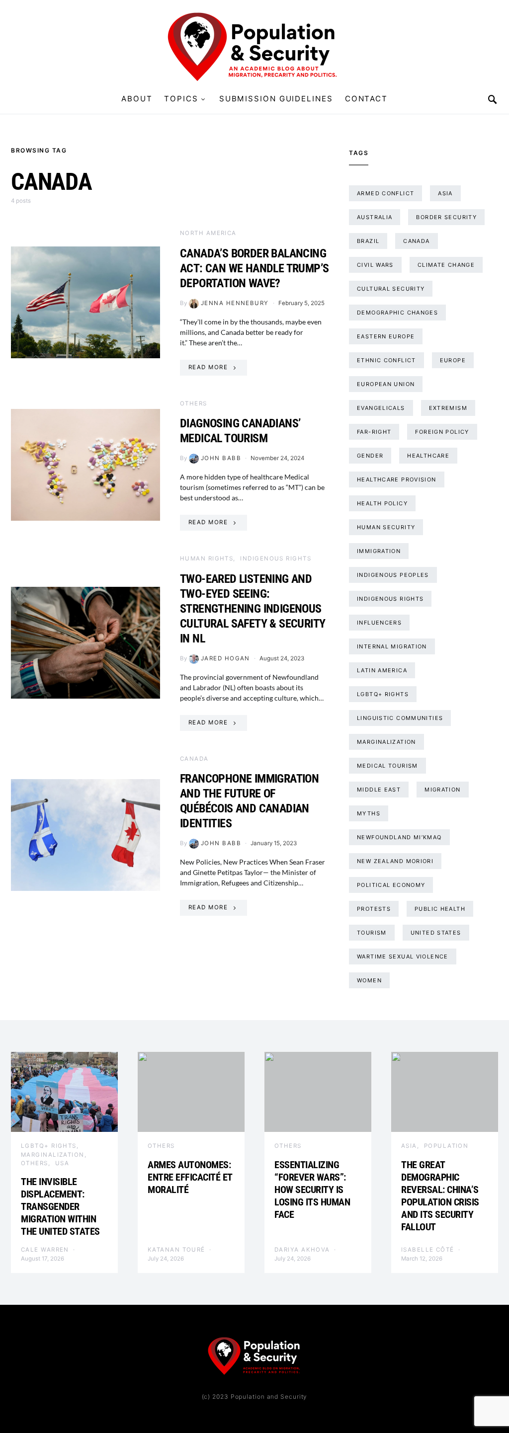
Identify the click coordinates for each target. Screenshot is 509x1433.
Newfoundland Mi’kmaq (399, 837)
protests (374, 908)
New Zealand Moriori (395, 861)
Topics (181, 98)
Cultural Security (390, 288)
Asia (445, 193)
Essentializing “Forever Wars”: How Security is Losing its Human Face (312, 1189)
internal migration (392, 646)
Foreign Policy (442, 431)
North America (208, 233)
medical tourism (387, 765)
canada (416, 241)
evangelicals (381, 407)
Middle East (379, 789)
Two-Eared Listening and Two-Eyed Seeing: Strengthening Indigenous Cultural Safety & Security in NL (252, 608)
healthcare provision (396, 479)
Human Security (386, 527)
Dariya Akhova (302, 1249)
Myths (368, 813)
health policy (382, 503)
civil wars (375, 264)
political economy (391, 884)
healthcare (428, 455)
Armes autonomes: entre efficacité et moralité (190, 1177)
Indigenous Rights (275, 558)
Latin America (382, 670)
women (369, 980)
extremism (448, 407)
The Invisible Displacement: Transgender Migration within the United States (61, 1206)
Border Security (446, 217)
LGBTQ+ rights (383, 694)
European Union (386, 384)
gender (370, 455)
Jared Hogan (225, 658)
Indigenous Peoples (393, 574)
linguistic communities (400, 718)
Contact (366, 98)
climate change (446, 264)
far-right (374, 431)
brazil (368, 241)
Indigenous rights (390, 598)
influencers (379, 622)
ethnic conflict (386, 360)
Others (193, 403)
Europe (453, 360)
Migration (442, 789)
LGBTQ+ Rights (49, 1145)
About (137, 98)
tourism (372, 932)
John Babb (221, 458)
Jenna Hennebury (235, 303)
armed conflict (385, 193)
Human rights (206, 558)
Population (446, 1145)
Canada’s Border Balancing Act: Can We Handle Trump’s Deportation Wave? (254, 268)
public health (440, 908)
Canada (194, 758)
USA (62, 1163)
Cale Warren (45, 1249)
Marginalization (386, 741)
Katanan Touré (176, 1249)
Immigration (379, 551)
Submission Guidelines (276, 98)
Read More (208, 367)
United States (436, 932)
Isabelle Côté (427, 1249)
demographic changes (397, 312)
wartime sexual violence (402, 956)
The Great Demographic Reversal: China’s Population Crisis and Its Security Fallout (440, 1196)
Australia (374, 217)
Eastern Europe (386, 336)
